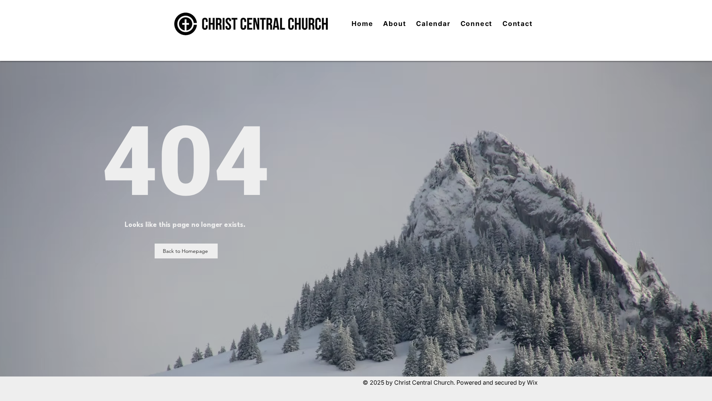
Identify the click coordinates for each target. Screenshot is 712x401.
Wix (532, 382)
